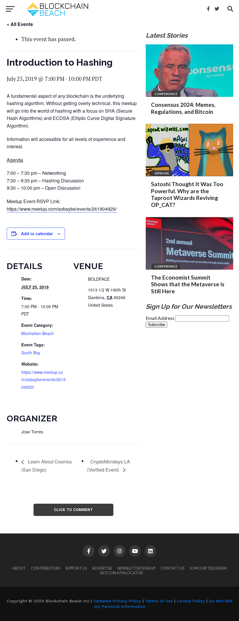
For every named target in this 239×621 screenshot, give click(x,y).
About (19, 568)
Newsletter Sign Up (136, 568)
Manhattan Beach (37, 333)
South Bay (30, 352)
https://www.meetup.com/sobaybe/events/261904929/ (62, 208)
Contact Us (172, 568)
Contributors (45, 568)
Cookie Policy (191, 601)
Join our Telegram (208, 568)
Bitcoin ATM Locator (122, 573)
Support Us (76, 568)
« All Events (20, 24)
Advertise (102, 568)
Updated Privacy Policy (117, 601)
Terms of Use (159, 601)
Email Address (160, 318)
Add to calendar (37, 233)
